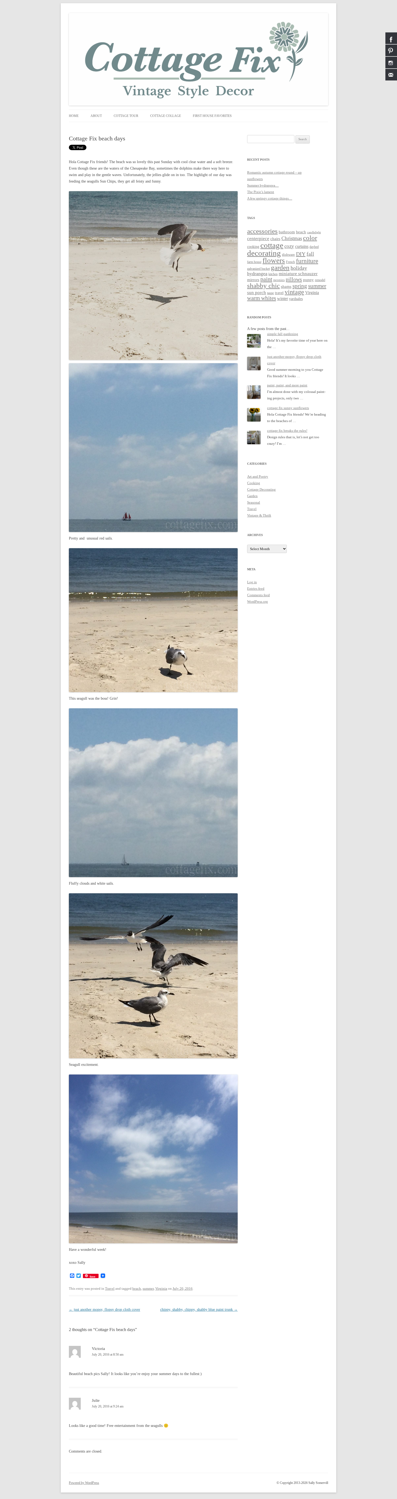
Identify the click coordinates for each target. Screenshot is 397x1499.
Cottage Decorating (261, 489)
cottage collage (165, 116)
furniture (307, 261)
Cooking (253, 483)
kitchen (273, 274)
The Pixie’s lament (260, 192)
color (310, 237)
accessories (262, 231)
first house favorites (212, 116)
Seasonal (253, 502)
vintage (294, 291)
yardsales (296, 299)
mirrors (253, 279)
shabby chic (263, 285)
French (290, 262)
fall (310, 254)
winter (282, 298)
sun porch (256, 292)
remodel (320, 280)
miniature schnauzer (298, 273)
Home (74, 116)
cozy (289, 246)
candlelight (314, 232)
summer (148, 1288)
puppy (308, 280)
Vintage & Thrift (259, 515)
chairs (275, 239)
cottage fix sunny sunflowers (288, 408)
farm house (254, 262)
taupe (270, 293)
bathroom (287, 232)
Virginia (161, 1288)
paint (266, 279)
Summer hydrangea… (263, 185)
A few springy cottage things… (269, 198)
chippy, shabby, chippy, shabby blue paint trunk (199, 1310)
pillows (294, 279)
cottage (271, 245)
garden (280, 267)
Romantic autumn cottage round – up (274, 172)
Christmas (291, 238)
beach (136, 1288)
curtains (301, 246)
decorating (264, 253)
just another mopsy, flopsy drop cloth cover (104, 1310)
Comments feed (258, 595)
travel (279, 293)
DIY (300, 254)
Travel (110, 1288)
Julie (96, 1400)
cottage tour (126, 116)
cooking (253, 247)
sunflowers (255, 179)
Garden (252, 496)
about (96, 116)
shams (286, 286)
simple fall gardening (282, 334)
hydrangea (257, 273)
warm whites (261, 298)
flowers (274, 261)
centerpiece (258, 238)
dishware (288, 254)
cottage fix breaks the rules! (287, 431)
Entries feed (255, 589)
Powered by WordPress (84, 1483)
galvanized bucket (258, 269)
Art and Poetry (257, 476)
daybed (314, 247)
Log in (252, 582)
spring (299, 286)
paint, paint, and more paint (287, 385)
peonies (279, 280)
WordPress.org (257, 601)
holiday (299, 268)
